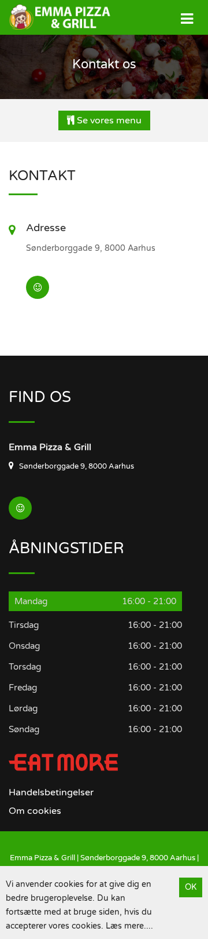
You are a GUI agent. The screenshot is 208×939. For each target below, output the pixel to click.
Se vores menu (108, 120)
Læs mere (125, 926)
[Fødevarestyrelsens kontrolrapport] (37, 287)
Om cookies (35, 811)
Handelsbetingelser (51, 792)
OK (190, 887)
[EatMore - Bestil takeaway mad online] (63, 762)
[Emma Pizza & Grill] (52, 17)
